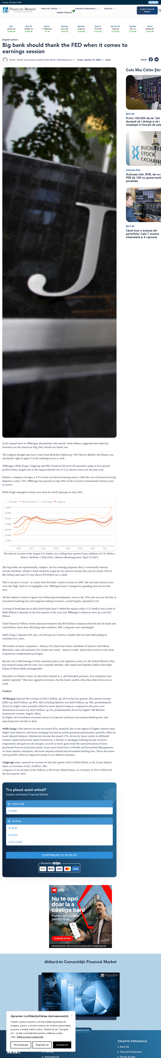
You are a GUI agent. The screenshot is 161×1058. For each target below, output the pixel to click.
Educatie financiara (131, 1052)
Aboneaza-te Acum (80, 1030)
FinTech (108, 9)
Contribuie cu (59, 855)
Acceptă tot (62, 1044)
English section (10, 39)
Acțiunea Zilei (133, 170)
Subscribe (153, 2)
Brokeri (71, 9)
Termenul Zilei (48, 13)
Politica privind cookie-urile (30, 1036)
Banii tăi (130, 113)
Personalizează (21, 1044)
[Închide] (71, 1015)
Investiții (49, 1052)
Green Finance (64, 13)
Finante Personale (85, 9)
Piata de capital (49, 9)
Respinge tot (42, 1044)
